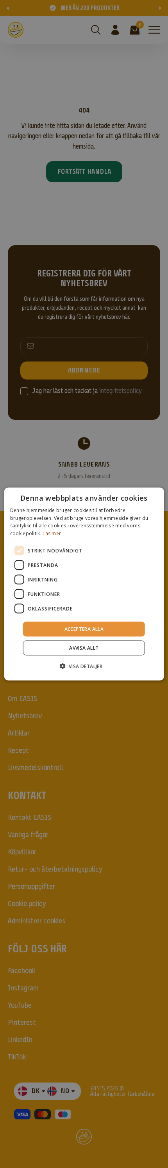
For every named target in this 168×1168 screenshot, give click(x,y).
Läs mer (52, 533)
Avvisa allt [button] (83, 648)
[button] (84, 666)
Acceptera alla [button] (84, 629)
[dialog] (84, 584)
